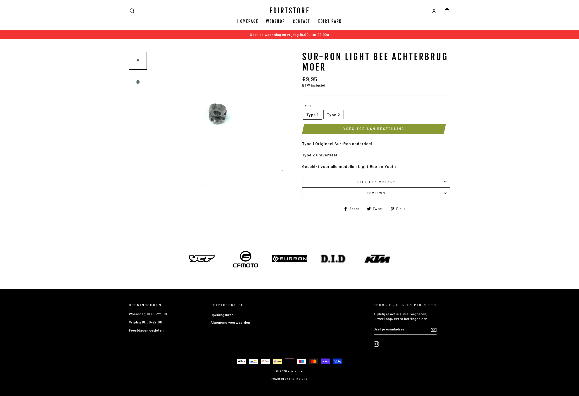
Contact (301, 21)
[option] (289, 34)
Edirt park (330, 21)
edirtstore (289, 11)
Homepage (247, 21)
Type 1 (312, 114)
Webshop (275, 21)
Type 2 (333, 114)
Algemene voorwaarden (230, 322)
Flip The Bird (298, 378)
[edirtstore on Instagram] (376, 344)
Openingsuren (222, 315)
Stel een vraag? (376, 182)
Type (307, 106)
